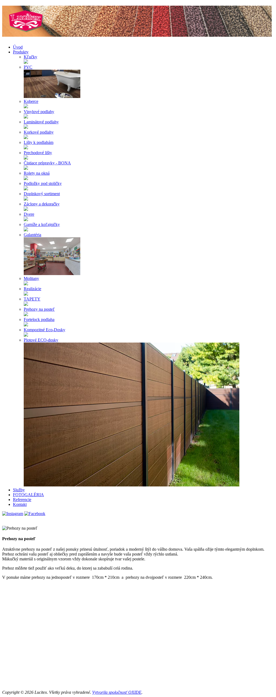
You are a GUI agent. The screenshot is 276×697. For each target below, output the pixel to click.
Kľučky (30, 57)
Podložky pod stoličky (43, 183)
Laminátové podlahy (41, 122)
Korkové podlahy (39, 132)
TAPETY (32, 299)
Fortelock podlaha (39, 319)
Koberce (31, 101)
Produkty (21, 52)
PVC (28, 67)
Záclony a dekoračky (42, 204)
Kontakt (20, 504)
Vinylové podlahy (39, 111)
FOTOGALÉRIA (28, 494)
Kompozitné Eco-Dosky (44, 329)
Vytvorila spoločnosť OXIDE (117, 692)
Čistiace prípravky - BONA (47, 163)
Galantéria (32, 234)
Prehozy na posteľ (39, 309)
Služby (19, 490)
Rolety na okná (37, 173)
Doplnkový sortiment (42, 193)
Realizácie (32, 288)
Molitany (31, 278)
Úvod (18, 47)
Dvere (29, 214)
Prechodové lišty (38, 152)
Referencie (22, 499)
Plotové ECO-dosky (41, 340)
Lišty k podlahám (38, 142)
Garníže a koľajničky (42, 224)
